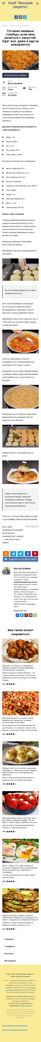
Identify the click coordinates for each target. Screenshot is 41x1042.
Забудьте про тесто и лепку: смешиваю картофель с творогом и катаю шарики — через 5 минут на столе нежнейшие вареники (20, 771)
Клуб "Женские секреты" (20, 5)
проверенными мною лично (25, 582)
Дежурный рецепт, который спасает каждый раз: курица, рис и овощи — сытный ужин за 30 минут (18, 720)
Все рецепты (10, 961)
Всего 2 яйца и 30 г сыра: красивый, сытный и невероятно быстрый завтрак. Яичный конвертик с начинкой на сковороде (20, 869)
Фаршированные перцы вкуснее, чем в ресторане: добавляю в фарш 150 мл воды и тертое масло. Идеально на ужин (19, 820)
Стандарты (10, 946)
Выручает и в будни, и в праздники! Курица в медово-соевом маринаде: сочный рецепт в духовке (18, 668)
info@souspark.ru (26, 1006)
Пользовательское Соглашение (14, 1026)
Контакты (9, 954)
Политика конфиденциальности (14, 1030)
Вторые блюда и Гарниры (16, 75)
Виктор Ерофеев (22, 568)
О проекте (9, 939)
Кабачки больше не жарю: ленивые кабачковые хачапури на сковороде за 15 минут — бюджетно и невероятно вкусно (20, 917)
